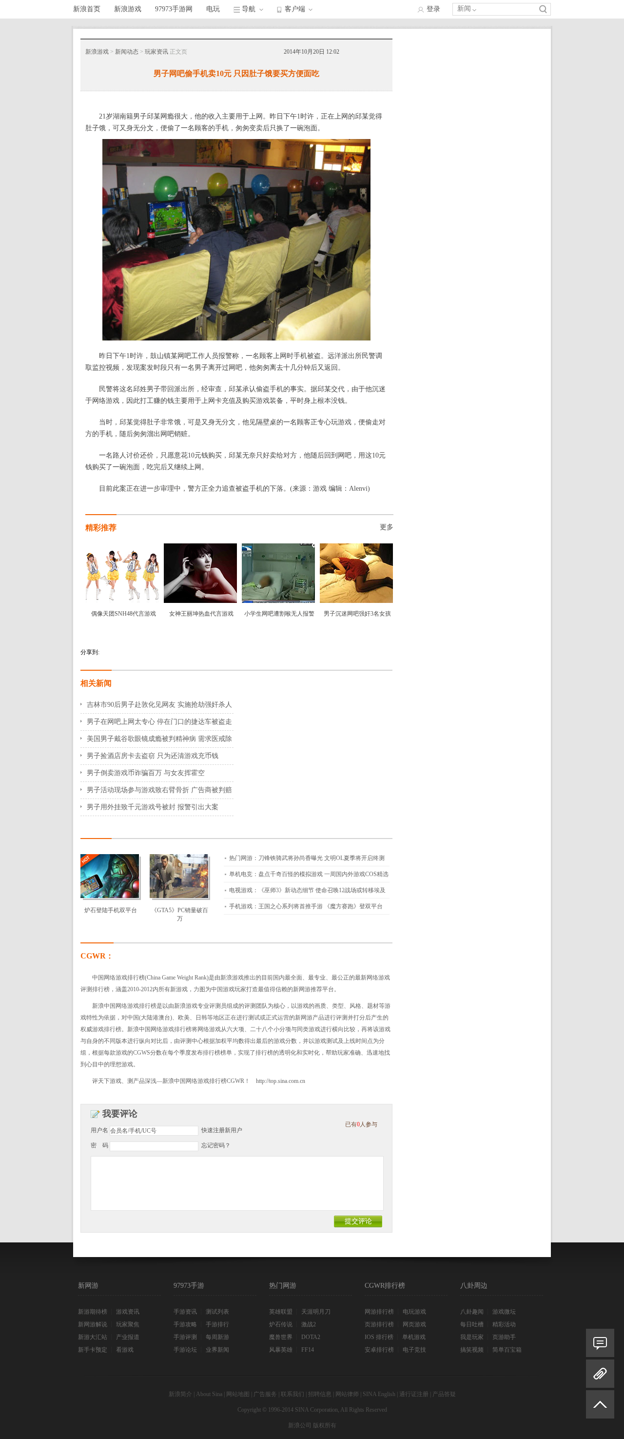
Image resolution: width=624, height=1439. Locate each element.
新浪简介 (180, 1394)
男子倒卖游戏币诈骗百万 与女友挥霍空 (146, 773)
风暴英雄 (280, 1349)
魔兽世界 (280, 1337)
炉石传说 (280, 1324)
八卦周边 (474, 1285)
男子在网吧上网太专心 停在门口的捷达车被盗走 (159, 721)
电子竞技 (414, 1349)
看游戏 (125, 1349)
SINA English (379, 1394)
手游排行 (217, 1324)
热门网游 (282, 1285)
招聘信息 (320, 1394)
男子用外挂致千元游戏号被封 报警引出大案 (152, 807)
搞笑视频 (472, 1349)
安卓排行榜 (379, 1349)
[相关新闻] (600, 1373)
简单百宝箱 (507, 1349)
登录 (433, 9)
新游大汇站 (92, 1337)
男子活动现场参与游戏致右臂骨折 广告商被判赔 (159, 790)
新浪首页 (86, 9)
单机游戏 (414, 1337)
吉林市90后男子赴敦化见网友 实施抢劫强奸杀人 (159, 704)
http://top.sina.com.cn (280, 1081)
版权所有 (324, 1425)
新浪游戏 (127, 9)
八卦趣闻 (472, 1311)
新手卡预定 (92, 1349)
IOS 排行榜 (379, 1337)
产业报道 (127, 1337)
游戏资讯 (127, 1311)
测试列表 (217, 1311)
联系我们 (292, 1394)
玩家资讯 (156, 51)
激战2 (308, 1324)
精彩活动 (504, 1324)
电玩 (213, 9)
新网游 (88, 1285)
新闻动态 (126, 51)
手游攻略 (185, 1324)
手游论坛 (185, 1349)
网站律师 (347, 1394)
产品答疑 (444, 1394)
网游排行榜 (379, 1311)
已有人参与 (361, 1124)
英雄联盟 (280, 1311)
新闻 (464, 8)
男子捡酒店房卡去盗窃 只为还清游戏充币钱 (152, 755)
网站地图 (238, 1394)
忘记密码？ (216, 1145)
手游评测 (185, 1337)
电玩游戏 (414, 1311)
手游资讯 (185, 1311)
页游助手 (504, 1337)
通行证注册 (414, 1394)
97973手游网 (174, 9)
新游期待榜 (92, 1311)
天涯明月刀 (316, 1311)
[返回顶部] (600, 1408)
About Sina (209, 1394)
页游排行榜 (379, 1324)
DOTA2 (310, 1337)
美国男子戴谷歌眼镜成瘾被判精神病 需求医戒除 (159, 738)
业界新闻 (217, 1349)
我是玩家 (472, 1337)
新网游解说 (92, 1324)
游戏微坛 (504, 1311)
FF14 (307, 1349)
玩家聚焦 (127, 1324)
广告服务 (265, 1394)
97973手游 (189, 1285)
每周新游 (217, 1337)
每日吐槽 (472, 1324)
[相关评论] (600, 1343)
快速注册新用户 (221, 1130)
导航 (248, 9)
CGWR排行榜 (385, 1285)
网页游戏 (414, 1324)
